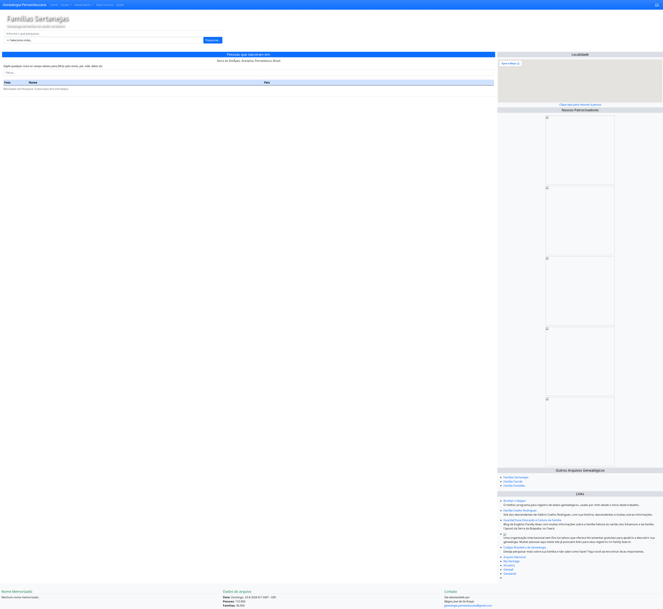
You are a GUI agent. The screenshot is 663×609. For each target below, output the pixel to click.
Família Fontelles (514, 486)
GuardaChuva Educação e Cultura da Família (532, 520)
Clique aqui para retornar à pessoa (580, 104)
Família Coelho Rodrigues (520, 510)
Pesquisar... (213, 40)
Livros (54, 5)
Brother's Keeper (514, 501)
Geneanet (509, 574)
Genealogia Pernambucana (24, 4)
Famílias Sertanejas (516, 477)
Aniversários (82, 5)
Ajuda (120, 5)
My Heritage (511, 561)
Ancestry (509, 565)
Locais (65, 5)
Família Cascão (513, 481)
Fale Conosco (104, 5)
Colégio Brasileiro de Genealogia (524, 547)
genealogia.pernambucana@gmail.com (468, 605)
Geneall (508, 569)
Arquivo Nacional (514, 557)
